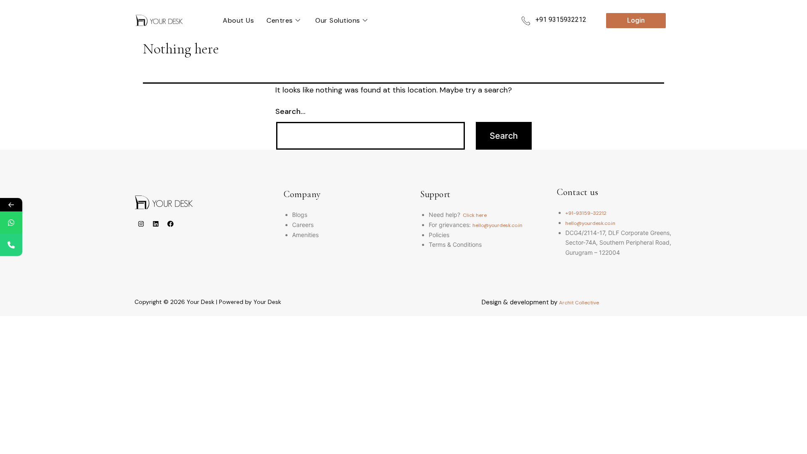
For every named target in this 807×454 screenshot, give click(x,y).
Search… (290, 111)
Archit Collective (579, 302)
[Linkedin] (155, 223)
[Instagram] (140, 223)
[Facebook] (170, 223)
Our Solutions (337, 20)
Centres (279, 20)
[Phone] (11, 245)
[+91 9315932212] (526, 20)
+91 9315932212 (560, 20)
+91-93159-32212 (586, 213)
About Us (238, 20)
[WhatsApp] (11, 222)
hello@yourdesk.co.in (497, 225)
